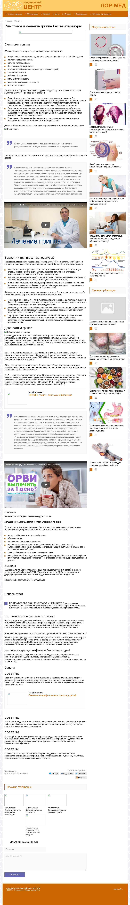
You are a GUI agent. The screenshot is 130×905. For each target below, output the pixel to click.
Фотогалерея (32, 14)
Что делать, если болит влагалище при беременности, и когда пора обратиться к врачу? (106, 238)
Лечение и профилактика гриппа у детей (52, 695)
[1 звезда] (5, 774)
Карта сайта (118, 889)
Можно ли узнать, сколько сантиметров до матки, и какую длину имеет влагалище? (107, 129)
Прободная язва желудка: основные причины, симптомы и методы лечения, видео (107, 428)
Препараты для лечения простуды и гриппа (57, 811)
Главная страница (15, 14)
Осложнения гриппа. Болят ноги (34, 811)
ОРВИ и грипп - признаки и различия (50, 395)
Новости (46, 14)
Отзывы (67, 14)
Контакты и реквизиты (102, 14)
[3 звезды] (10, 774)
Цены (57, 14)
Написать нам (81, 14)
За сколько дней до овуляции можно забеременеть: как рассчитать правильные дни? (107, 201)
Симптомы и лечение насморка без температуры (12, 812)
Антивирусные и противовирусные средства (32, 832)
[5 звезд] (14, 774)
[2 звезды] (8, 774)
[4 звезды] (12, 774)
